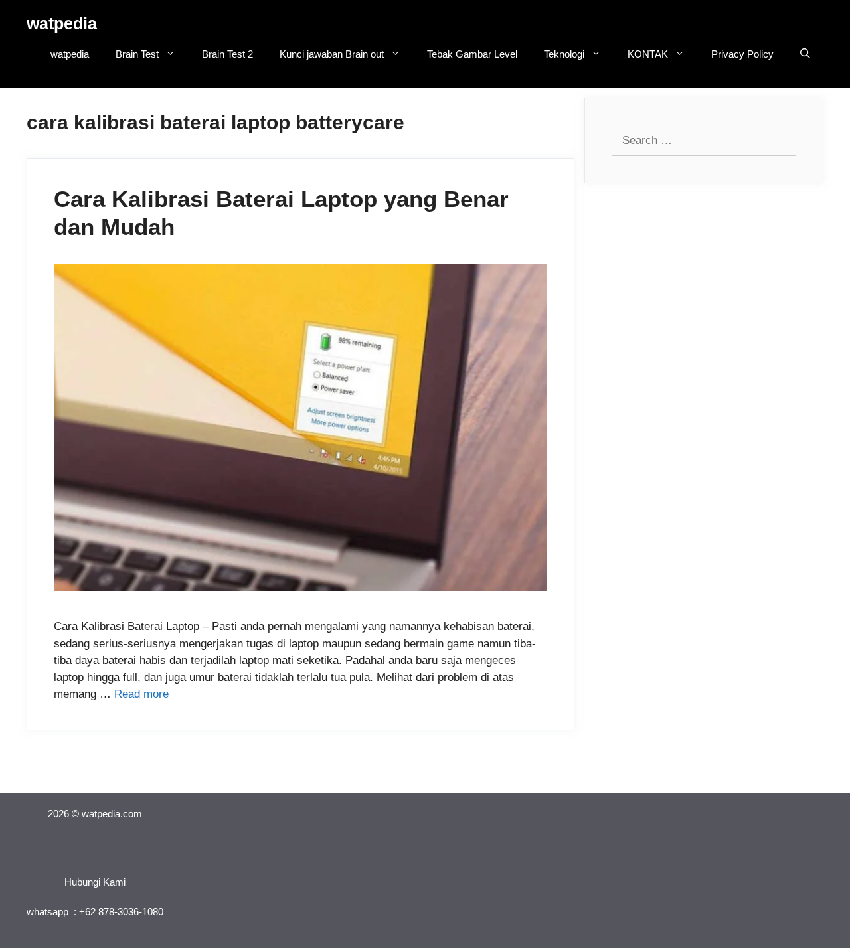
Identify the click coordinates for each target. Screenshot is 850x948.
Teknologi (564, 54)
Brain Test (137, 54)
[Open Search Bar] (805, 54)
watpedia (62, 23)
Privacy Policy (742, 54)
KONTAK (648, 54)
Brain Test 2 (227, 54)
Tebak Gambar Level (472, 54)
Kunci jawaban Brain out (332, 54)
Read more (141, 694)
